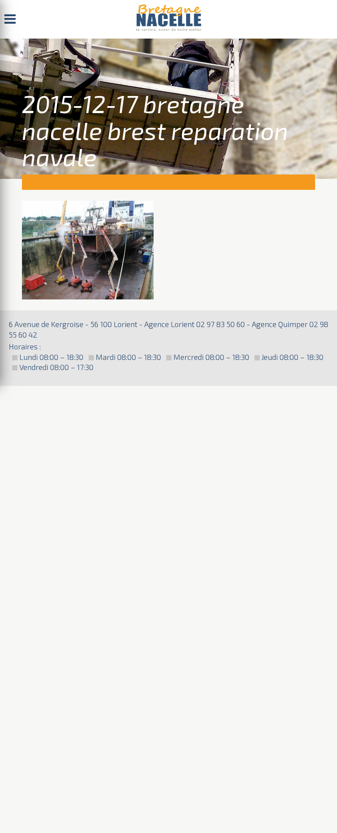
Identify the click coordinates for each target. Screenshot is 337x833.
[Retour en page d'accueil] (168, 19)
